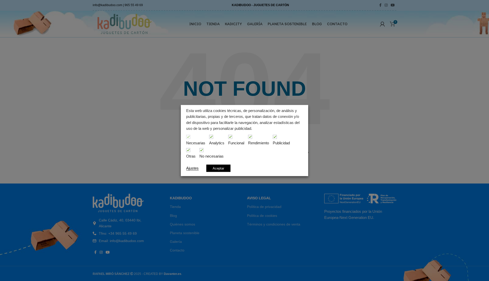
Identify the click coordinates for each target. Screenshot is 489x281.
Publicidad (281, 143)
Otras (191, 156)
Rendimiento (258, 143)
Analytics (216, 143)
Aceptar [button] (218, 168)
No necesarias (211, 156)
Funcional (236, 143)
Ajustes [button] (192, 168)
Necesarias (195, 143)
